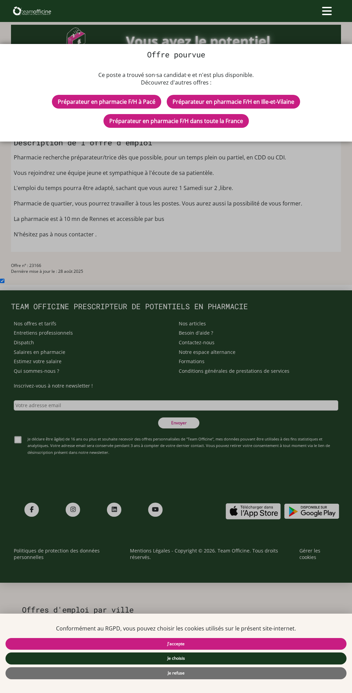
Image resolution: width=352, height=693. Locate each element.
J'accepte (176, 644)
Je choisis (176, 658)
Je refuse (176, 673)
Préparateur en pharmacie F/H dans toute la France (176, 121)
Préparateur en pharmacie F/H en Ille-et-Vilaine (233, 101)
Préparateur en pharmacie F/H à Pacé (106, 101)
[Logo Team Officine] (31, 11)
